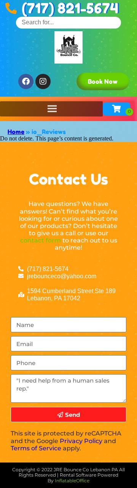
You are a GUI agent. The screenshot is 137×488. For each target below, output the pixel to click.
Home (16, 132)
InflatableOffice (72, 480)
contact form (40, 240)
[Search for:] (68, 22)
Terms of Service (36, 448)
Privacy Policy (81, 441)
